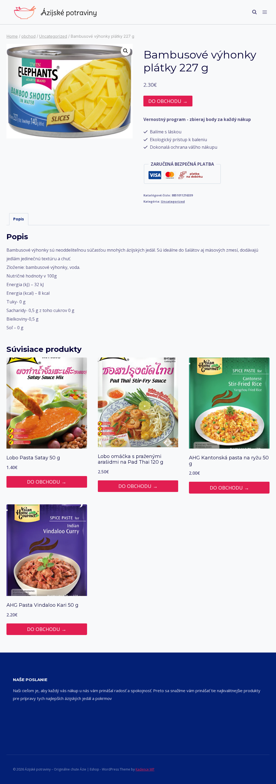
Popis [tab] (18, 218)
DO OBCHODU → (168, 101)
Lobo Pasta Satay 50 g (33, 458)
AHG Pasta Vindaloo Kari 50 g (42, 605)
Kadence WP (145, 769)
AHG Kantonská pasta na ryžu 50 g (229, 461)
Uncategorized (173, 201)
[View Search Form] (252, 12)
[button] (125, 51)
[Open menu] (265, 12)
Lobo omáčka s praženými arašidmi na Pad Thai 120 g (130, 459)
